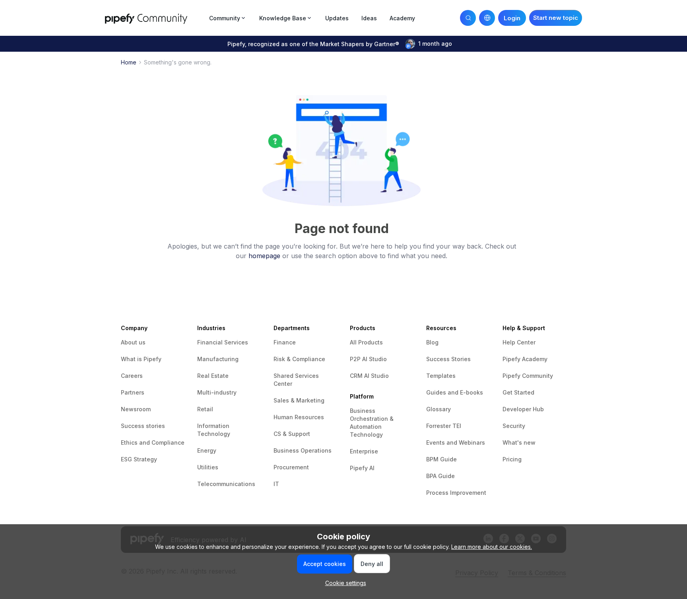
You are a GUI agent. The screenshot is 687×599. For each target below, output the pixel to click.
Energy (206, 450)
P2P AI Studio (368, 359)
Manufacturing (218, 359)
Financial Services (222, 342)
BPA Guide (440, 476)
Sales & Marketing (299, 400)
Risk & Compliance (299, 359)
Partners (132, 392)
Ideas (369, 18)
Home (128, 62)
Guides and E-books (454, 392)
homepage (264, 256)
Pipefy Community (528, 375)
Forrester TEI (443, 425)
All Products (366, 342)
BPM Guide (441, 459)
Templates (441, 375)
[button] (555, 18)
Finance (285, 342)
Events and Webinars (455, 442)
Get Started (518, 392)
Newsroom (136, 409)
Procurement (291, 467)
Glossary (438, 409)
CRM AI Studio (369, 375)
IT (276, 483)
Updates (337, 18)
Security (514, 425)
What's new (519, 442)
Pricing (512, 459)
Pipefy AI (362, 468)
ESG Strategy (139, 459)
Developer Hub (523, 409)
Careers (132, 375)
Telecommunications (226, 483)
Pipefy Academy (525, 359)
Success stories (143, 425)
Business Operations (303, 450)
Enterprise (364, 451)
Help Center (519, 342)
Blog (432, 342)
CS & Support (292, 433)
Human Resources (299, 417)
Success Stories (448, 359)
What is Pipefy (141, 359)
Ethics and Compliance (152, 442)
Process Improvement (456, 492)
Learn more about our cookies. (491, 546)
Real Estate (213, 375)
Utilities (207, 467)
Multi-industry (217, 392)
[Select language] (487, 18)
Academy (402, 18)
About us (133, 342)
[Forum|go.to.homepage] (154, 18)
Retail (205, 409)
